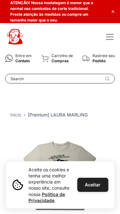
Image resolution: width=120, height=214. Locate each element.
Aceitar (92, 184)
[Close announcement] (112, 11)
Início (15, 114)
